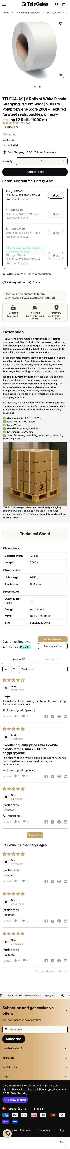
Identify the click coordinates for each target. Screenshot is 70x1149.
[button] (64, 4)
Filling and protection (28, 12)
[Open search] (5, 669)
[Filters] (14, 669)
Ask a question (53, 646)
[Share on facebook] (46, 716)
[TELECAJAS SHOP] (35, 4)
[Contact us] (7, 1133)
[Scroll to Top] (64, 1132)
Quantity (7, 161)
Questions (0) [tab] (51, 659)
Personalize (45, 1130)
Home (5, 12)
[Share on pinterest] (59, 717)
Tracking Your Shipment (16, 1130)
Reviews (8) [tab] (19, 659)
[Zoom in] (60, 75)
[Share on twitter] (53, 717)
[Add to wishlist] (60, 23)
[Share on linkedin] (66, 717)
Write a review (52, 639)
